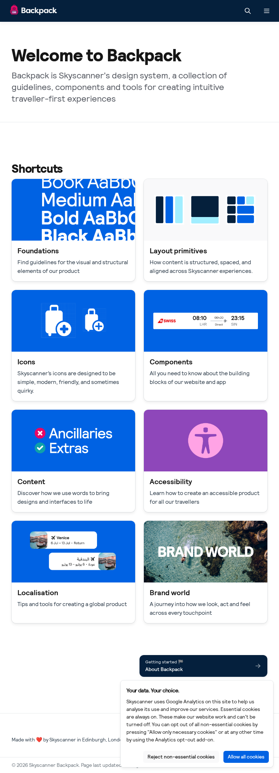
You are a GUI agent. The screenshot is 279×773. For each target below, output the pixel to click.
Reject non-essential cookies (181, 757)
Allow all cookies (246, 757)
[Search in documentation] (247, 10)
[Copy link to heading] (8, 168)
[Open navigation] (266, 10)
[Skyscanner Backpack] (33, 11)
